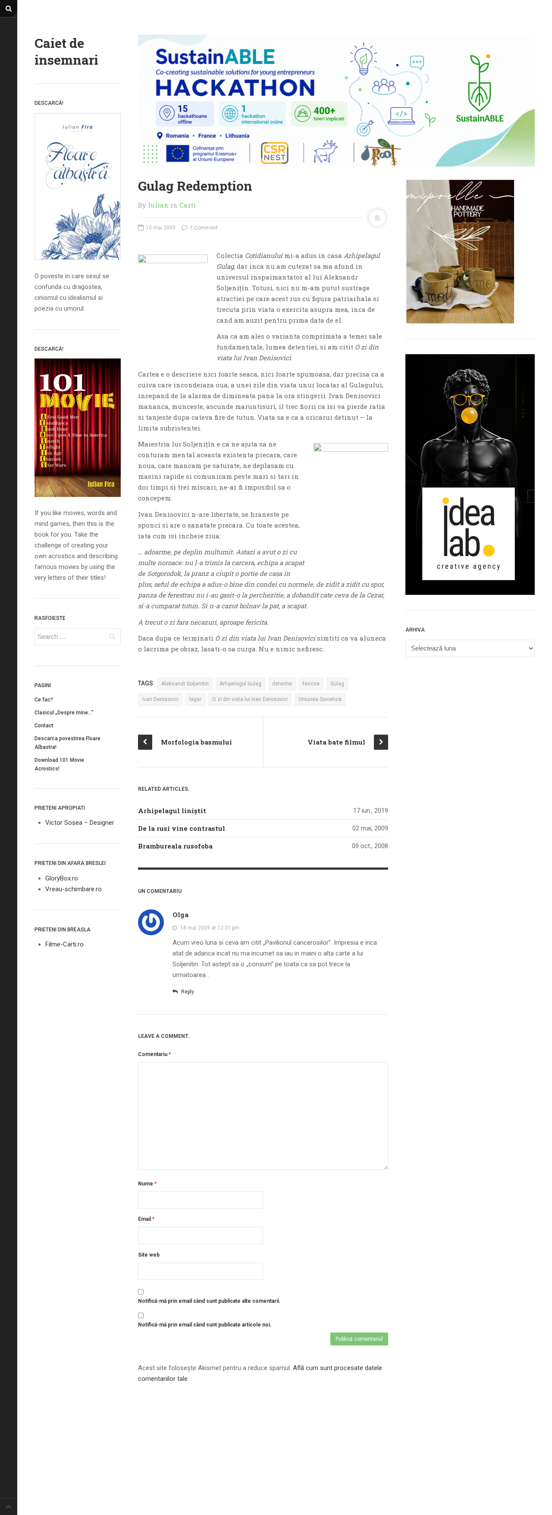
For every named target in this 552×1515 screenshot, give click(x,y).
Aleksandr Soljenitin (185, 684)
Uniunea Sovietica (320, 699)
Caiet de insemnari (66, 51)
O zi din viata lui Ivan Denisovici (250, 699)
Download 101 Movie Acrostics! (59, 764)
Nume (147, 1184)
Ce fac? (43, 700)
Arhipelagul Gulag (240, 684)
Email (146, 1219)
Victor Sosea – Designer (79, 823)
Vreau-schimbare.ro (73, 889)
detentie (282, 684)
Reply (187, 992)
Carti (187, 205)
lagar (195, 699)
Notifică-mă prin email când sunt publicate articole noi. (205, 1325)
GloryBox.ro (61, 878)
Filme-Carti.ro (64, 944)
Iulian (158, 205)
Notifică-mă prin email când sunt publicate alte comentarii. (209, 1301)
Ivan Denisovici (160, 699)
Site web (149, 1255)
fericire (311, 684)
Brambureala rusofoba (175, 846)
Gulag (337, 684)
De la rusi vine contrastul (181, 828)
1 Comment (203, 228)
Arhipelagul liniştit (172, 810)
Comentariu (154, 1054)
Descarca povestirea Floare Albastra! (67, 742)
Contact (43, 726)
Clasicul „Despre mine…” (64, 713)
